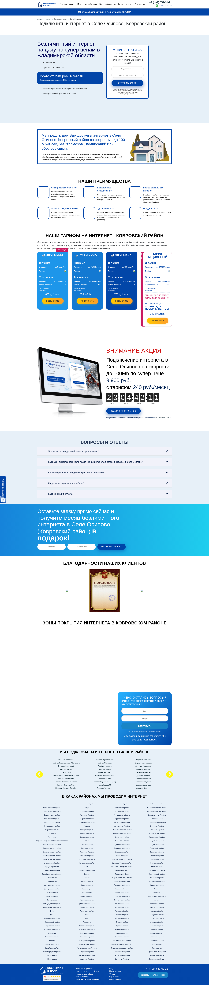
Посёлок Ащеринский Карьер (104, 782)
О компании (140, 4)
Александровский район (52, 804)
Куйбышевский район (86, 904)
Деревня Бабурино (143, 782)
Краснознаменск (86, 896)
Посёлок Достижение (66, 779)
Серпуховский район (122, 952)
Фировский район (157, 885)
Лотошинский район (87, 926)
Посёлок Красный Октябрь (65, 788)
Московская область (122, 815)
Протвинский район (122, 900)
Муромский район (122, 819)
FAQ (111, 968)
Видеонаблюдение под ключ (88, 979)
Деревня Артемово (143, 772)
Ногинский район (122, 837)
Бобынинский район (52, 819)
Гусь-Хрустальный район (52, 874)
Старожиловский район (157, 822)
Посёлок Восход (66, 769)
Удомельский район (157, 870)
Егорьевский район (52, 922)
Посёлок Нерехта (105, 766)
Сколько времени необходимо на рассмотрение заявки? (76, 472)
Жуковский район (52, 937)
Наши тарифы (115, 979)
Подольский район (122, 889)
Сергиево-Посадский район (122, 944)
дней (112, 403)
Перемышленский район (122, 878)
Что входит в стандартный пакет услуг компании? (73, 451)
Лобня (87, 915)
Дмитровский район (52, 885)
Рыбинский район (122, 929)
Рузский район (122, 922)
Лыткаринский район (87, 941)
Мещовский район (87, 959)
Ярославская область (157, 959)
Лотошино (87, 922)
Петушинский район (122, 885)
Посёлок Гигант (66, 772)
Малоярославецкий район (87, 948)
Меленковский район (87, 955)
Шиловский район (157, 933)
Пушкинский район (122, 904)
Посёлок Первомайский (104, 775)
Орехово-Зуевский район (122, 863)
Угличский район (157, 867)
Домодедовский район (52, 904)
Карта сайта (114, 977)
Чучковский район (157, 911)
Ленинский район (87, 907)
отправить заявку (127, 83)
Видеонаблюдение (107, 4)
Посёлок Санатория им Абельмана (66, 763)
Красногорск (87, 889)
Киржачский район (87, 837)
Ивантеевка (52, 955)
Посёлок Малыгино (104, 763)
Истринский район (87, 811)
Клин (87, 841)
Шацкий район (157, 929)
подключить (157, 321)
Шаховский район (157, 922)
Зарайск (52, 941)
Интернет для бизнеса (87, 4)
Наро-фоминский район (122, 830)
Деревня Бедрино (143, 788)
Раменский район (122, 911)
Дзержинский (52, 878)
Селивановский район (122, 941)
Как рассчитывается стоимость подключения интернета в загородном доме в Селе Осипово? (95, 462)
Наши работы (115, 971)
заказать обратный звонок (153, 975)
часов (126, 403)
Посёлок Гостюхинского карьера (66, 775)
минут (139, 403)
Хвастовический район (157, 896)
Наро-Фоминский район (121, 833)
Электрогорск (157, 944)
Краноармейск (87, 881)
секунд (153, 403)
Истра (87, 808)
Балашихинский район (52, 808)
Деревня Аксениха (143, 760)
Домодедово (52, 900)
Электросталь (157, 948)
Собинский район (157, 804)
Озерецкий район (122, 852)
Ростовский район (122, 918)
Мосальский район (122, 811)
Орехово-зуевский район (122, 859)
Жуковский (52, 933)
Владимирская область (52, 844)
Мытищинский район (122, 822)
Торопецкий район (157, 859)
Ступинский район (157, 826)
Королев (87, 874)
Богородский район (52, 822)
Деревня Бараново (143, 785)
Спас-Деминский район (157, 815)
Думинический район (52, 918)
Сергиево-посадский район (122, 948)
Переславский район (122, 881)
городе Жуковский (52, 867)
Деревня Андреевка (143, 766)
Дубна (52, 911)
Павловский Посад (122, 870)
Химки (156, 900)
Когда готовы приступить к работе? (66, 483)
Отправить (144, 726)
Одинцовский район (122, 844)
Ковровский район (87, 852)
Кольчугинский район (87, 870)
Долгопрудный (52, 892)
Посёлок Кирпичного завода (66, 782)
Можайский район (122, 804)
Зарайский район (52, 944)
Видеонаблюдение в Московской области (52, 841)
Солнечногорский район (157, 808)
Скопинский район (122, 959)
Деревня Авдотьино (104, 788)
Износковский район (87, 804)
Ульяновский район (157, 874)
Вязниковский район (52, 863)
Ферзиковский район (157, 881)
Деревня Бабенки (143, 775)
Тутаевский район (157, 863)
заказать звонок (165, 5)
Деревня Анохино (143, 769)
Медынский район (87, 952)
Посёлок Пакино (104, 772)
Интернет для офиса (84, 974)
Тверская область (157, 852)
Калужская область (86, 819)
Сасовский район (122, 937)
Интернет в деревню (84, 968)
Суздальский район (157, 833)
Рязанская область (122, 933)
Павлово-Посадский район (122, 867)
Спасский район (157, 819)
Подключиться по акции (124, 411)
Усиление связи (82, 977)
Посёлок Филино (104, 779)
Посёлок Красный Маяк (66, 785)
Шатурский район (157, 915)
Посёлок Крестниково (104, 760)
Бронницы (52, 833)
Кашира (87, 826)
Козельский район (87, 856)
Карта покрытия (125, 4)
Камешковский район (87, 822)
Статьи (112, 974)
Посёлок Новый (104, 769)
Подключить (52, 301)
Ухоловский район (157, 878)
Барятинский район (52, 815)
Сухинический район (157, 837)
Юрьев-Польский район (157, 952)
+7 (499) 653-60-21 (160, 2)
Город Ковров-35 (104, 785)
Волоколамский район (52, 848)
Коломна (86, 867)
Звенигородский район (52, 952)
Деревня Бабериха (143, 779)
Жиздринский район (52, 929)
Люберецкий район (87, 944)
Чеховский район (157, 904)
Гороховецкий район (52, 870)
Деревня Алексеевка (143, 763)
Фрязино (156, 889)
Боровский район (52, 830)
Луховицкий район (87, 933)
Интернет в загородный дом (87, 971)
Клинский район (87, 844)
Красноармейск (87, 885)
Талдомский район (156, 841)
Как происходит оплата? (60, 494)
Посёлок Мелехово (66, 760)
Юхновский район (157, 955)
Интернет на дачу (67, 4)
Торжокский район (157, 856)
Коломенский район (87, 859)
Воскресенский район (52, 856)
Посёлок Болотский (66, 766)
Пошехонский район (122, 896)
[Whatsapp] (157, 5)
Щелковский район (156, 937)
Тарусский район (157, 848)
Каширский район (87, 830)
